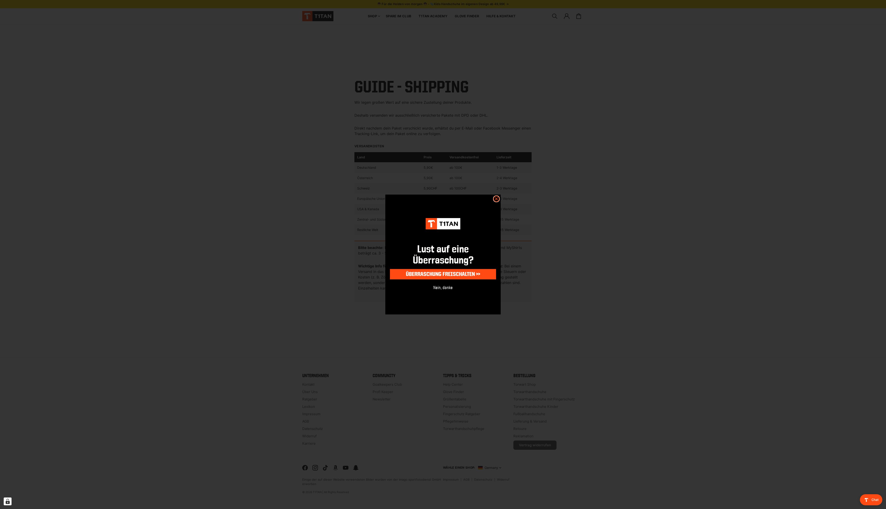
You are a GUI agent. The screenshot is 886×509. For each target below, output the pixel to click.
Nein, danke (443, 287)
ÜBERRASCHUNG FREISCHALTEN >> (443, 274)
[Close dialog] (496, 199)
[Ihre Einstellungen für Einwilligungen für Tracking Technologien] (8, 501)
